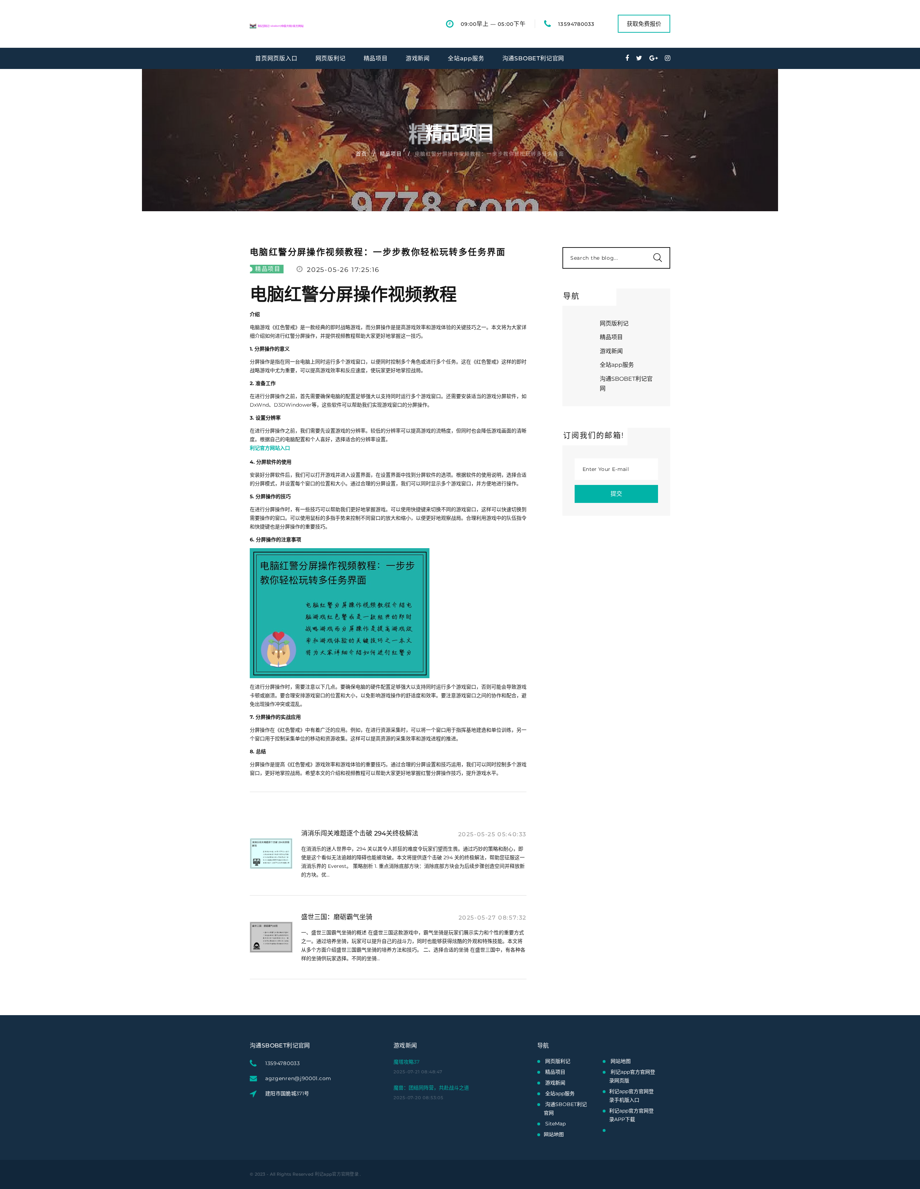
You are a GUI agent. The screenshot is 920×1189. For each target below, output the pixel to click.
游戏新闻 (418, 58)
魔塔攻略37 (406, 1062)
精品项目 (376, 58)
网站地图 (554, 1134)
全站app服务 (466, 58)
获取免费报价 (644, 23)
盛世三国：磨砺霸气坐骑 (336, 917)
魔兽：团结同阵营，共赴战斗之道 (431, 1087)
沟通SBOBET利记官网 (533, 58)
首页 (361, 154)
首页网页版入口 (276, 58)
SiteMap (555, 1123)
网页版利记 (331, 58)
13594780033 (576, 24)
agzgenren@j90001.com (298, 1078)
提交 (616, 493)
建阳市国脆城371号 (287, 1093)
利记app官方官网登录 (337, 1174)
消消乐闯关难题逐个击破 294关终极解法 (359, 833)
